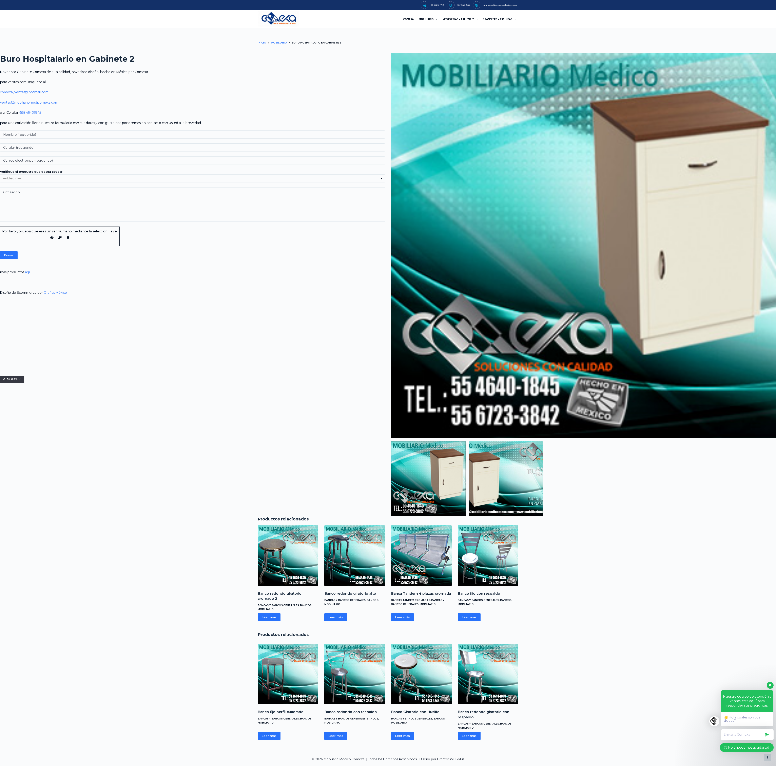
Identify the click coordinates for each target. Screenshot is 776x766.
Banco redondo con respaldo (350, 712)
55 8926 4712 (437, 5)
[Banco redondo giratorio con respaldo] (488, 674)
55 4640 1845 (464, 5)
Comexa (408, 19)
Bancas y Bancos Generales (278, 605)
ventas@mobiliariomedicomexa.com (29, 102)
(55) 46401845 (30, 112)
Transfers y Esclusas (497, 19)
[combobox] (192, 178)
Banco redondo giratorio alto (350, 593)
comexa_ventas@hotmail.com (24, 92)
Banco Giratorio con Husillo (415, 712)
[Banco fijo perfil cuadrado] (288, 674)
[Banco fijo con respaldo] (488, 555)
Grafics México (55, 293)
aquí (29, 272)
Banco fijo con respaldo (479, 593)
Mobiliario (266, 609)
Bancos (305, 605)
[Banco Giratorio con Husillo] (421, 674)
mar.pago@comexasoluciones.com (500, 5)
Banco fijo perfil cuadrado (281, 712)
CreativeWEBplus (450, 759)
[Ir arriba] (767, 757)
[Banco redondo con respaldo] (354, 674)
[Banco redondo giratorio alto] (354, 555)
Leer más (269, 617)
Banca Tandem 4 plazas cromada (421, 593)
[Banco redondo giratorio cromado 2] (288, 555)
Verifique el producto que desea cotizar (31, 172)
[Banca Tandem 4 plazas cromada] (421, 555)
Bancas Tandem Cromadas (410, 600)
